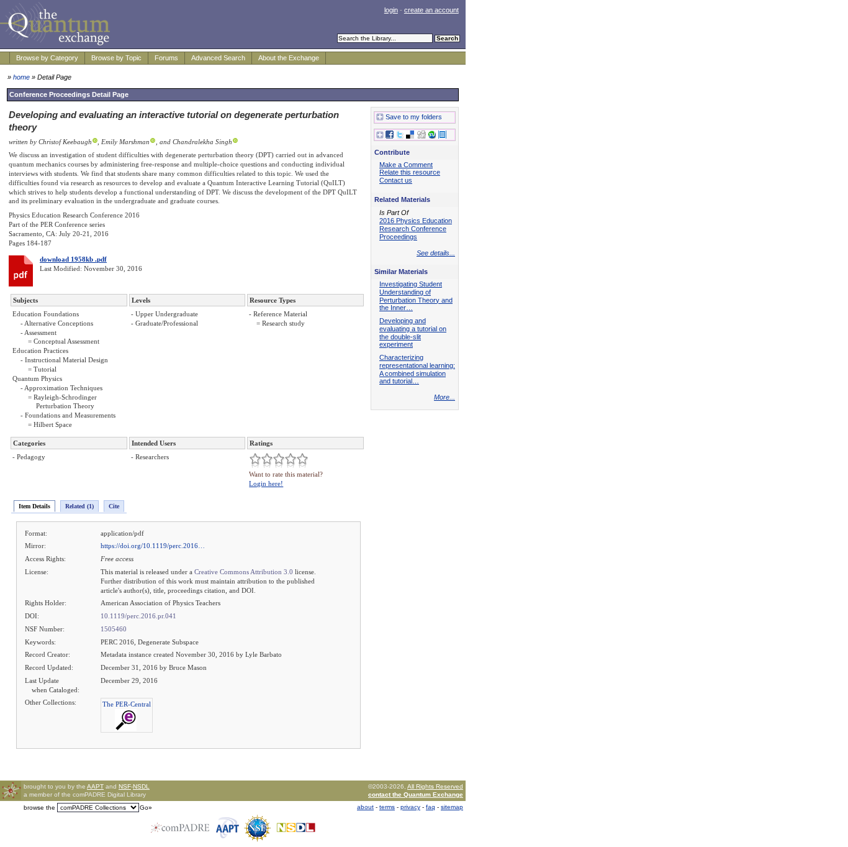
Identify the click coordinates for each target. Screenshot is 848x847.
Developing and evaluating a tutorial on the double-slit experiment (412, 332)
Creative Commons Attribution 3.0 (243, 571)
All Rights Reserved (435, 786)
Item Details (34, 506)
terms (387, 807)
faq (430, 807)
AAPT (95, 786)
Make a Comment (406, 164)
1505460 (114, 629)
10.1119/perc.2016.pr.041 (138, 616)
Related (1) (79, 506)
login (391, 10)
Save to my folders (414, 117)
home (21, 77)
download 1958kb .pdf (73, 259)
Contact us (395, 180)
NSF (125, 786)
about (365, 807)
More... (444, 397)
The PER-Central (126, 704)
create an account (431, 10)
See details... (436, 253)
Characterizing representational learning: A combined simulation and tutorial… (417, 369)
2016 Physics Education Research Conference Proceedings (415, 228)
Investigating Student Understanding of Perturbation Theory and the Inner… (416, 295)
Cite (114, 506)
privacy (410, 807)
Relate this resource (409, 172)
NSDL (141, 786)
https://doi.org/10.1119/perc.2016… (153, 545)
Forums (166, 58)
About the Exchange (288, 58)
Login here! (266, 483)
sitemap (452, 807)
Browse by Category (47, 58)
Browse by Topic (116, 58)
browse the (39, 807)
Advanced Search (218, 58)
